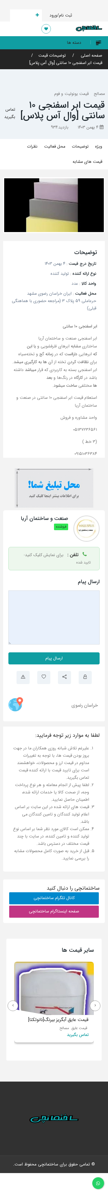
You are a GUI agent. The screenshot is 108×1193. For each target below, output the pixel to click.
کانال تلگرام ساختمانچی (54, 898)
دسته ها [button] (74, 42)
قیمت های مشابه (87, 161)
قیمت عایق (60, 1028)
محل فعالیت (54, 146)
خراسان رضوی (85, 705)
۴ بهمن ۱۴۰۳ (89, 127)
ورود (53, 15)
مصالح (99, 93)
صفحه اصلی (90, 55)
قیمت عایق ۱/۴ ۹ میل (49, 1019)
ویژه (98, 146)
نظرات (32, 146)
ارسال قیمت (23, 15)
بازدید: (59, 127)
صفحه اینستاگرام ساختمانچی (54, 911)
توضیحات (80, 146)
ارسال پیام (54, 658)
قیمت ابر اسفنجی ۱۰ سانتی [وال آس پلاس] (65, 63)
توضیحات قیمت (52, 55)
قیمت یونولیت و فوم (71, 93)
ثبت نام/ (64, 15)
